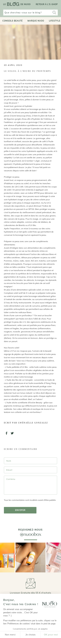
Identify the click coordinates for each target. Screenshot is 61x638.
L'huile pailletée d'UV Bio (16, 367)
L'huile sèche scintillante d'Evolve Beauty (24, 402)
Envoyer (20, 510)
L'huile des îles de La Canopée (19, 380)
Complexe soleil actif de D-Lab (18, 293)
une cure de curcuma (30, 306)
